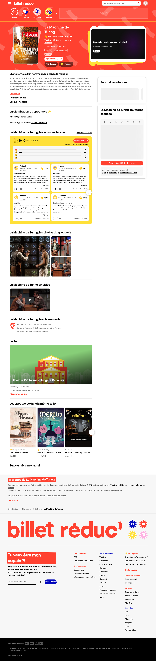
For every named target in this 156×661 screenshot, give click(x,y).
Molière (128, 603)
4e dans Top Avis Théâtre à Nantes (32, 332)
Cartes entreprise (81, 574)
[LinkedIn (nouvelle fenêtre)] (143, 535)
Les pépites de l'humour (135, 564)
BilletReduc (13, 509)
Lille (127, 626)
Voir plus (46, 185)
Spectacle (103, 572)
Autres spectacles (107, 593)
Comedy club (105, 564)
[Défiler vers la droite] (57, 14)
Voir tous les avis (84, 133)
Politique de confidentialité (37, 648)
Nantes (11, 488)
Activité (102, 583)
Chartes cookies (79, 648)
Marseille (129, 619)
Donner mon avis (81, 141)
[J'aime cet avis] (16, 189)
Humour (103, 568)
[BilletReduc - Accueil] (24, 3)
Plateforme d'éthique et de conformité (104, 648)
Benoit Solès (26, 117)
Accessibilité (127, 648)
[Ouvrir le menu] (10, 3)
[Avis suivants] (89, 192)
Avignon (128, 623)
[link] (29, 166)
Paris (127, 612)
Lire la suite (15, 94)
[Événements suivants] (92, 432)
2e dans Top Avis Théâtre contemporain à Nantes (39, 328)
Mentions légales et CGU (61, 648)
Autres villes (130, 630)
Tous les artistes (132, 592)
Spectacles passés (107, 590)
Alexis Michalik (131, 596)
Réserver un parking (18, 394)
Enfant (102, 575)
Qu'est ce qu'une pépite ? (136, 557)
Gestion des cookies (18, 651)
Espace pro (79, 570)
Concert (103, 579)
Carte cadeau (131, 570)
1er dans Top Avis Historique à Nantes (34, 324)
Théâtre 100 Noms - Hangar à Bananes (38, 380)
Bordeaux (113, 173)
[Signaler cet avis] (21, 189)
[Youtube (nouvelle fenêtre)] (143, 524)
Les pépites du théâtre (135, 561)
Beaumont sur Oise (128, 173)
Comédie (103, 561)
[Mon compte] (145, 3)
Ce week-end (131, 579)
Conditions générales (16, 648)
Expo (101, 586)
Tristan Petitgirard (39, 123)
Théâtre (90, 485)
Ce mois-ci (130, 583)
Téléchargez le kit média (85, 577)
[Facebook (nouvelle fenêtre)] (132, 524)
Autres (102, 597)
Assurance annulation (83, 561)
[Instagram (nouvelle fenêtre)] (132, 535)
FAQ (76, 557)
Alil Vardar (129, 599)
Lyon (104, 173)
